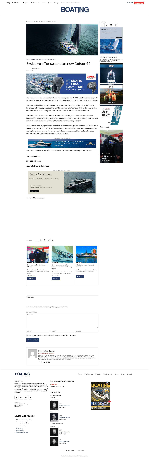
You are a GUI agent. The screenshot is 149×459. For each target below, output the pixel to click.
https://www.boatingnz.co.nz (46, 353)
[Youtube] (49, 361)
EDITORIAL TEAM (55, 395)
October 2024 (51, 59)
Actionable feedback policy (23, 424)
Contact (52, 397)
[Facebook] (36, 240)
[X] (44, 240)
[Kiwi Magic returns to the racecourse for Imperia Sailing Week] (62, 254)
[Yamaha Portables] (62, 95)
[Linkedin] (40, 240)
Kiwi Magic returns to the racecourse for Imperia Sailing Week (62, 267)
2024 (32, 21)
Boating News (42, 59)
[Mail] (46, 361)
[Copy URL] (52, 240)
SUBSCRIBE (53, 384)
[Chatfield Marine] (111, 108)
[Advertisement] (62, 214)
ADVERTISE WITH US (56, 424)
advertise (129, 3)
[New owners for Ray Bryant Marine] (38, 254)
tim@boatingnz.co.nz (64, 441)
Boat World (105, 180)
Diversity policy (20, 430)
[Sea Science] (111, 128)
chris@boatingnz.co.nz (64, 417)
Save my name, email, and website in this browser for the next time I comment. (52, 335)
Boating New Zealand (36, 68)
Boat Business (34, 59)
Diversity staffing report (22, 432)
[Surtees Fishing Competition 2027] (111, 171)
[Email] (48, 240)
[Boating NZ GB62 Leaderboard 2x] (62, 143)
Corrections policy (21, 426)
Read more (31, 278)
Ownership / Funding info (22, 422)
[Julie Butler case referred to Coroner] (86, 254)
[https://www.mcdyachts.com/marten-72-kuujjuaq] (62, 194)
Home (27, 21)
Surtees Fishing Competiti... (111, 183)
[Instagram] (41, 361)
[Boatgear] (111, 149)
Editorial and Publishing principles (24, 419)
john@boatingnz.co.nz (64, 405)
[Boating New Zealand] (32, 356)
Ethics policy (19, 428)
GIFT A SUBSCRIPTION (57, 386)
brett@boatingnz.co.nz (64, 432)
